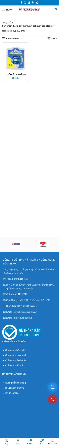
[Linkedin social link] (33, 2)
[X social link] (25, 2)
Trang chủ (6, 22)
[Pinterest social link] (29, 2)
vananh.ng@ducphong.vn (25, 312)
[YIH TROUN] (43, 244)
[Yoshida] (16, 244)
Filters (54, 38)
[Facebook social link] (21, 2)
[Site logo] (29, 9)
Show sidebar (12, 38)
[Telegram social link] (37, 2)
